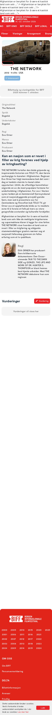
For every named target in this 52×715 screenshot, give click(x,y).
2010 (22, 630)
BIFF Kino (11, 26)
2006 (13, 634)
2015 (30, 630)
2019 (30, 648)
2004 (4, 648)
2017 (30, 639)
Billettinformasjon (11, 687)
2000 (4, 630)
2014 (22, 648)
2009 (13, 648)
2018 (30, 643)
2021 (39, 634)
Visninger (17, 33)
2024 (38, 648)
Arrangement (34, 33)
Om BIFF (6, 665)
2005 (13, 630)
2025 (47, 630)
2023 (38, 643)
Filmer (4, 33)
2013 (22, 643)
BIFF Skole (26, 26)
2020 (39, 630)
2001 (4, 634)
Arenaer (6, 693)
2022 (38, 639)
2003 (4, 643)
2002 (4, 639)
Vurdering (43, 301)
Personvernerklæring (12, 671)
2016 (30, 634)
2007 (13, 639)
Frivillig (6, 699)
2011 (22, 634)
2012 (22, 639)
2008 (13, 643)
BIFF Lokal (41, 26)
